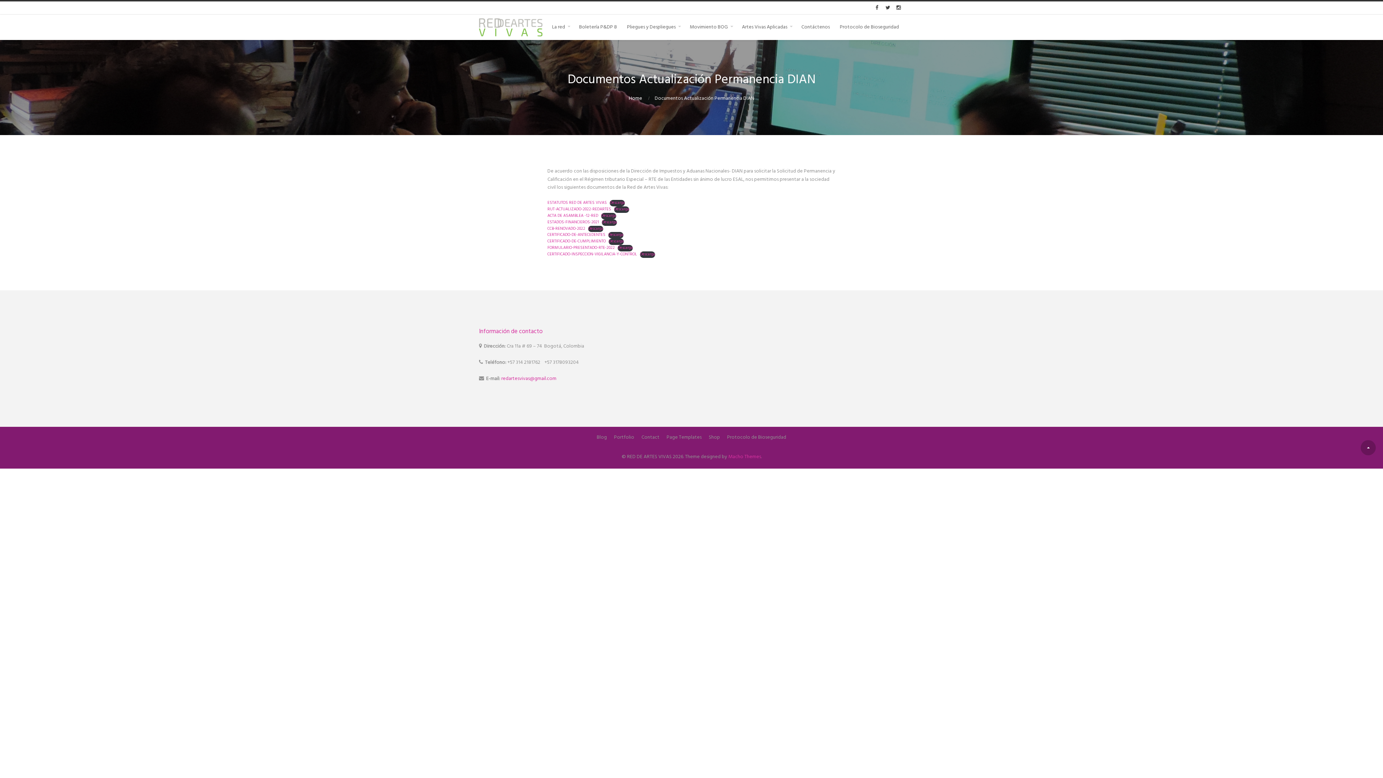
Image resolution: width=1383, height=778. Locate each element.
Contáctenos (815, 27)
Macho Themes (744, 457)
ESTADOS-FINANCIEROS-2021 (573, 222)
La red (558, 27)
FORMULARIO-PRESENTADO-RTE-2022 (581, 248)
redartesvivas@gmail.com (528, 379)
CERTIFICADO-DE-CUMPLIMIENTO (576, 241)
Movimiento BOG (709, 27)
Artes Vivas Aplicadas (764, 27)
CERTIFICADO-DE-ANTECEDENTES (576, 235)
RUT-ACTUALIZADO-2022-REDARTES (579, 209)
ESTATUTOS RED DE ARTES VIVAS (577, 203)
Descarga (617, 203)
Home (635, 98)
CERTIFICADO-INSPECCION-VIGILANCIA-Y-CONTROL (592, 254)
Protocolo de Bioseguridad (869, 27)
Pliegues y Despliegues (651, 27)
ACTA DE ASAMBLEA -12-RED (572, 216)
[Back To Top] (1368, 447)
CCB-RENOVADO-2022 (566, 228)
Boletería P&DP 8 (598, 27)
